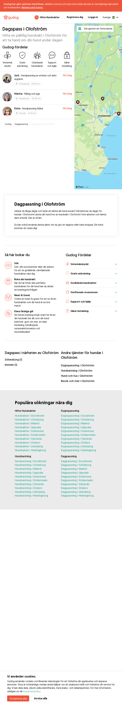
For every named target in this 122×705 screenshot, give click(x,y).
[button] (91, 264)
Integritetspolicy (31, 691)
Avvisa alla (40, 698)
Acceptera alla (18, 698)
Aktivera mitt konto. (32, 7)
